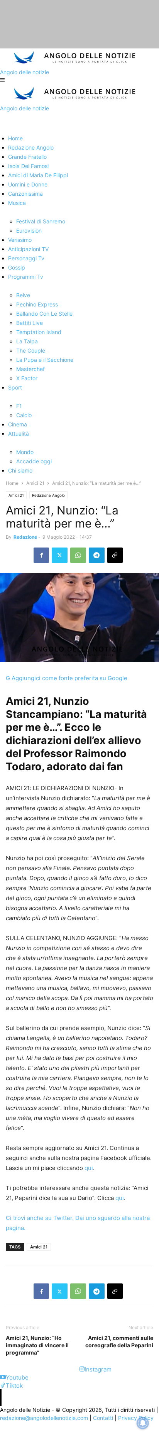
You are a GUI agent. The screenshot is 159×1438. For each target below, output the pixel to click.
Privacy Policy (136, 1418)
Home (12, 483)
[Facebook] (41, 555)
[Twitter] (60, 555)
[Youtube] (3, 1377)
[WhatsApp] (78, 555)
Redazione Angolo (48, 495)
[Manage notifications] (143, 1423)
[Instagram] (82, 1369)
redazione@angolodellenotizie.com (44, 1418)
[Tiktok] (3, 1385)
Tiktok (14, 1385)
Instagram (98, 1369)
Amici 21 (35, 483)
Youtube (17, 1377)
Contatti (103, 1418)
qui (89, 1168)
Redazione (25, 537)
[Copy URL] (115, 555)
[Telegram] (97, 555)
